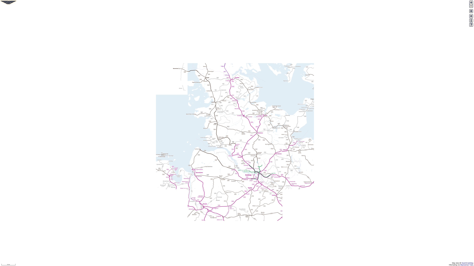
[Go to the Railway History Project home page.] (8, 4)
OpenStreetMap (467, 263)
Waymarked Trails (466, 265)
